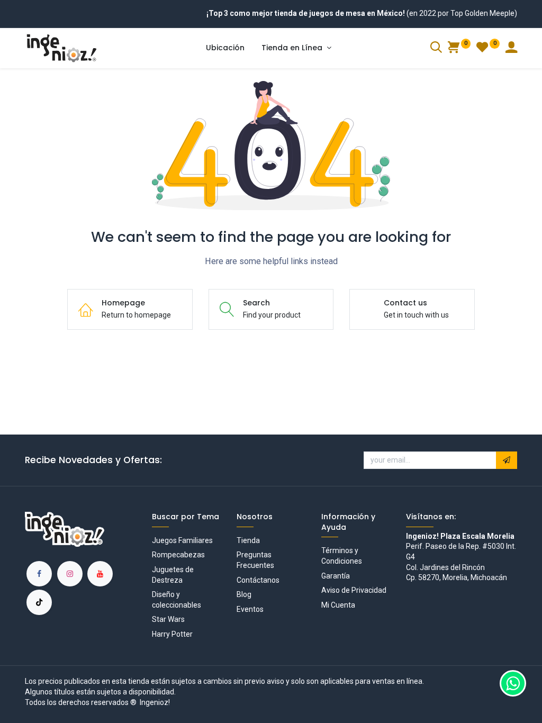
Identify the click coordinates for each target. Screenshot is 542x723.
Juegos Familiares (182, 540)
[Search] (436, 48)
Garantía (335, 576)
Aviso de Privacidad (353, 590)
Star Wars (168, 619)
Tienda (248, 540)
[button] (506, 460)
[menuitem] (225, 48)
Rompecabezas (178, 554)
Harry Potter (172, 634)
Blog (244, 594)
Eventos (250, 609)
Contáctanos (258, 580)
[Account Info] (511, 48)
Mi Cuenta (338, 605)
